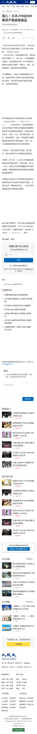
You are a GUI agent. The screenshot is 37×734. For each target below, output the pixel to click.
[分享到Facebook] (4, 38)
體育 (3, 688)
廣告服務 (20, 667)
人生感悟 (5, 701)
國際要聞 (9, 11)
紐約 (17, 679)
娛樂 (11, 685)
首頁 (3, 6)
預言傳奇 (12, 707)
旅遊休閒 (22, 707)
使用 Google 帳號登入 (20, 265)
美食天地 (30, 704)
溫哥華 (18, 685)
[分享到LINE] (9, 38)
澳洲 (17, 688)
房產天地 (22, 698)
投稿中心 (12, 667)
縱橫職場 (22, 704)
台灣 (32, 6)
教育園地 (5, 707)
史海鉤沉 (5, 704)
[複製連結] (18, 38)
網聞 (11, 688)
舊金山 (24, 679)
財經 (7, 685)
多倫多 (24, 682)
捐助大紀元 (28, 667)
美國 (17, 6)
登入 (32, 2)
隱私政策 (19, 271)
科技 (3, 685)
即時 (8, 6)
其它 (23, 688)
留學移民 (30, 698)
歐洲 (23, 685)
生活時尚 (30, 701)
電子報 (4, 663)
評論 (27, 6)
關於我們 (10, 663)
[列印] (23, 38)
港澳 (11, 682)
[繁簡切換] (32, 38)
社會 (7, 688)
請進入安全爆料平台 (18, 549)
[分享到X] (13, 38)
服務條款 (27, 663)
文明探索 (12, 698)
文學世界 (12, 701)
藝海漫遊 (5, 710)
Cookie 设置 (18, 730)
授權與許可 (19, 663)
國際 (22, 6)
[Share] (14, 418)
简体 (26, 2)
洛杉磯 (18, 682)
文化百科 (5, 698)
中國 (13, 6)
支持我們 (18, 644)
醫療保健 (22, 701)
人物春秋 (12, 704)
